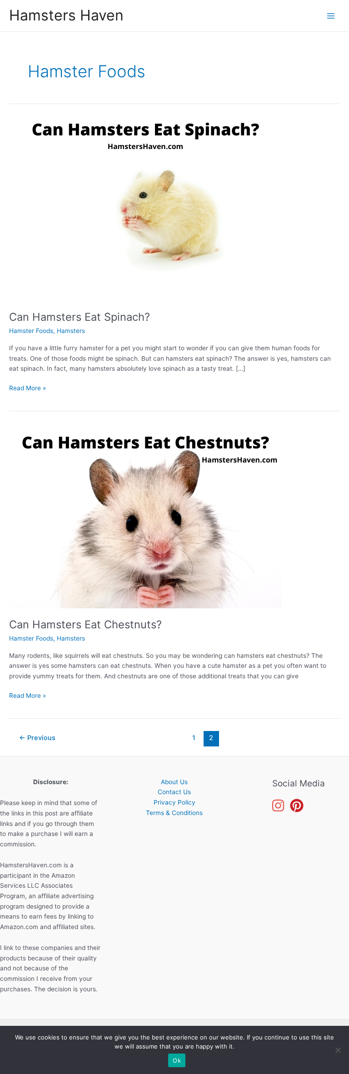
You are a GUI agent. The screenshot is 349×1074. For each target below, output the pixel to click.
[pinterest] (298, 805)
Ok (177, 1060)
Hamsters (71, 330)
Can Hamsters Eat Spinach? (79, 316)
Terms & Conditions (174, 812)
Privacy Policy (174, 802)
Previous (37, 738)
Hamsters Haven (66, 15)
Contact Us (174, 792)
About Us (174, 782)
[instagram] (279, 805)
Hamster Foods (31, 330)
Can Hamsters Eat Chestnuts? (85, 624)
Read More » (27, 388)
